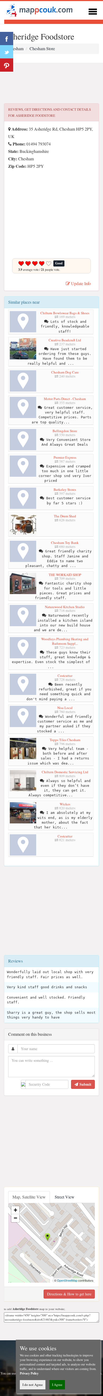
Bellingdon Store (65, 430)
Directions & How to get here (69, 1293)
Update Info (80, 283)
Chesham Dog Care (65, 372)
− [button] (15, 1218)
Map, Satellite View (29, 1197)
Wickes (65, 804)
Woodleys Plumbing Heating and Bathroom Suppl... (64, 641)
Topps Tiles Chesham (65, 739)
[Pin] (6, 65)
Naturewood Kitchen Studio (65, 606)
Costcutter (65, 675)
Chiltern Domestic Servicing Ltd (65, 772)
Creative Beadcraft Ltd (65, 340)
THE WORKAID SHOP (65, 574)
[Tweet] (6, 51)
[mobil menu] (92, 11)
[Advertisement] (51, 83)
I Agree (57, 1384)
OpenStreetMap (67, 1280)
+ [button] (15, 1210)
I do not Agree (32, 1384)
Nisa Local (65, 707)
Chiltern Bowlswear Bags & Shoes (64, 313)
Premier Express (65, 457)
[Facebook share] (6, 38)
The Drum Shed (65, 516)
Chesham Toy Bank (65, 542)
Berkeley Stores (65, 489)
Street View (64, 1197)
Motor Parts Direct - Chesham (65, 398)
